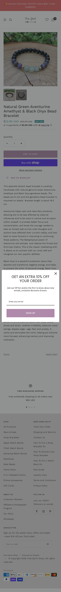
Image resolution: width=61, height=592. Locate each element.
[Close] (55, 273)
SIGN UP (30, 313)
